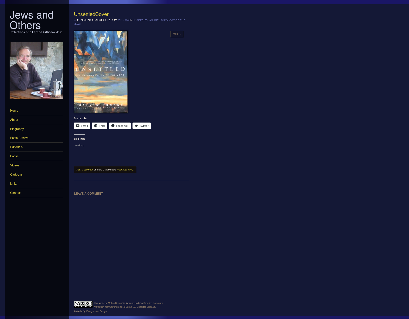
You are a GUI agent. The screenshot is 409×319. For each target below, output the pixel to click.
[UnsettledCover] (101, 112)
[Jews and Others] (36, 100)
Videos (14, 165)
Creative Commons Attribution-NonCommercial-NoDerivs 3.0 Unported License (128, 304)
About (14, 119)
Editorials (16, 147)
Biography (17, 129)
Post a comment (84, 169)
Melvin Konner (115, 303)
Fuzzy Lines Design (96, 311)
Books (14, 156)
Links (13, 183)
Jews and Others (32, 19)
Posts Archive (19, 138)
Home (14, 110)
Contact (15, 193)
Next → (177, 33)
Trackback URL (125, 169)
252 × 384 (123, 20)
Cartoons (16, 174)
